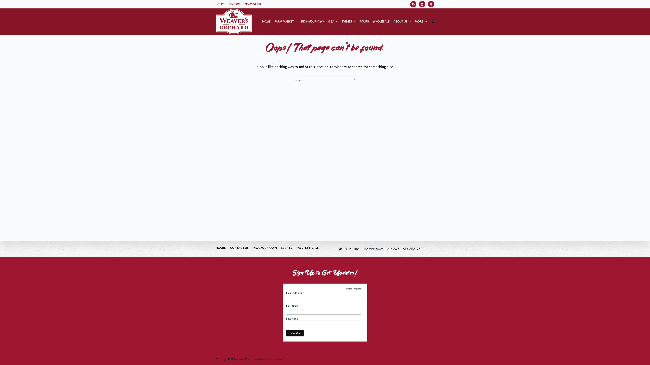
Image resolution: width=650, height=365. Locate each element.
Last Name (292, 318)
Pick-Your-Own (312, 21)
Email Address (295, 293)
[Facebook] (413, 4)
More (419, 21)
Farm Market (284, 21)
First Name (292, 305)
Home (266, 21)
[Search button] (355, 80)
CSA (331, 21)
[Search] (433, 21)
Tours (364, 21)
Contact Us (239, 247)
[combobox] (321, 80)
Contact (234, 4)
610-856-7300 (253, 4)
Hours (220, 4)
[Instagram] (422, 4)
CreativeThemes (272, 359)
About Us (401, 21)
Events (347, 21)
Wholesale (381, 21)
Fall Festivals (307, 247)
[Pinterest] (431, 4)
